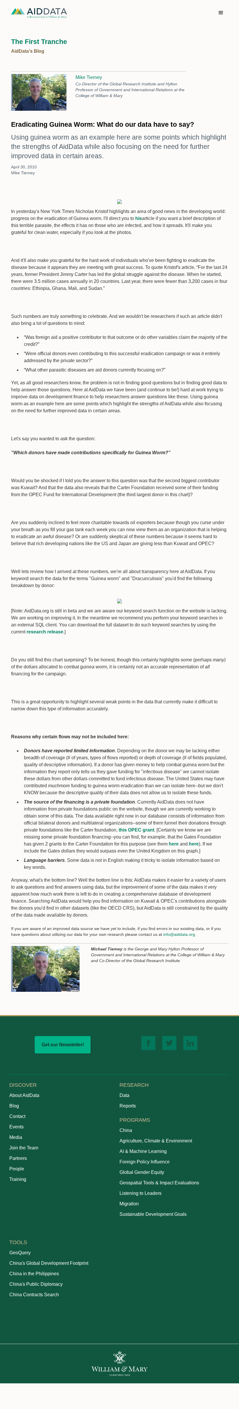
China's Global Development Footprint (48, 1263)
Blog (14, 1105)
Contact (17, 1116)
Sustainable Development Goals (153, 1214)
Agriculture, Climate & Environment (155, 1140)
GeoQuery (20, 1252)
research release (45, 631)
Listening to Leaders (140, 1193)
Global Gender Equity (141, 1172)
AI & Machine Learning (143, 1151)
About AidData (24, 1095)
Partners (18, 1158)
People (16, 1168)
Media (15, 1137)
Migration (129, 1203)
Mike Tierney (88, 77)
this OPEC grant (136, 829)
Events (16, 1126)
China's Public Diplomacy (36, 1284)
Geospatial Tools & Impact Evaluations (159, 1182)
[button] (221, 13)
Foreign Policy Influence (144, 1161)
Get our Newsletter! (63, 1044)
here (174, 843)
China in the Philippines (34, 1273)
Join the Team (23, 1147)
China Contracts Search (34, 1294)
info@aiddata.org (179, 934)
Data (124, 1095)
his (138, 218)
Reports (127, 1105)
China (125, 1130)
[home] (39, 13)
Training (17, 1179)
